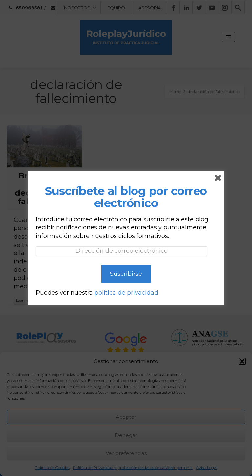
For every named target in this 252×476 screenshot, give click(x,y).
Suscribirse (126, 273)
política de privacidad (126, 292)
